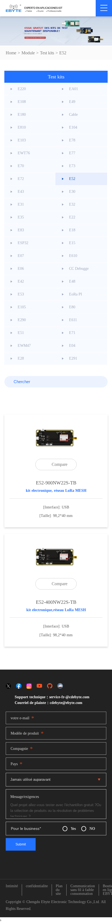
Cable (73, 115)
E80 (72, 307)
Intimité (12, 886)
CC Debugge (79, 269)
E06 (21, 269)
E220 (22, 89)
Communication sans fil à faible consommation (82, 890)
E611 (73, 320)
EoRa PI (75, 294)
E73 (72, 166)
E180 (22, 115)
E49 (72, 102)
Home (11, 53)
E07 (21, 256)
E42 (21, 281)
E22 (72, 217)
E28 (21, 358)
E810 (22, 127)
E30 (72, 192)
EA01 (73, 89)
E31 (21, 204)
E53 (21, 294)
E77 (72, 153)
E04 (72, 346)
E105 (22, 307)
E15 (72, 243)
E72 (21, 179)
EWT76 (24, 153)
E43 (21, 192)
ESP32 (23, 243)
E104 (73, 127)
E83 (21, 230)
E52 (62, 53)
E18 (72, 230)
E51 (21, 333)
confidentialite (37, 886)
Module (28, 53)
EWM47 (24, 346)
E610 (73, 256)
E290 (22, 320)
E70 (21, 166)
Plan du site (59, 890)
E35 (21, 217)
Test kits (47, 53)
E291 (73, 358)
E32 (72, 204)
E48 (72, 281)
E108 (22, 102)
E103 (22, 140)
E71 (72, 333)
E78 (72, 140)
